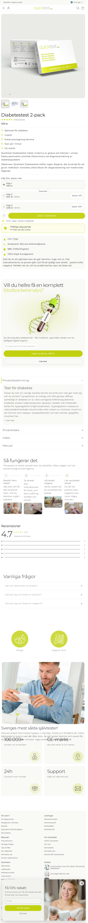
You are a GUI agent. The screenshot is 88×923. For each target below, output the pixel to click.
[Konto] (8, 8)
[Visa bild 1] (5, 104)
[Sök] (78, 8)
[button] (43, 380)
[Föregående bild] (5, 94)
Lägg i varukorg (46, 216)
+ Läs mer (9, 420)
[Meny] (3, 8)
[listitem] (19, 641)
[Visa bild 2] (15, 104)
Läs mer (43, 361)
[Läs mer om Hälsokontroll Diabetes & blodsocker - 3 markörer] (43, 314)
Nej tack (23, 913)
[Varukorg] (83, 8)
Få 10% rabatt (23, 908)
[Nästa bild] (10, 94)
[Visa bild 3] (24, 104)
